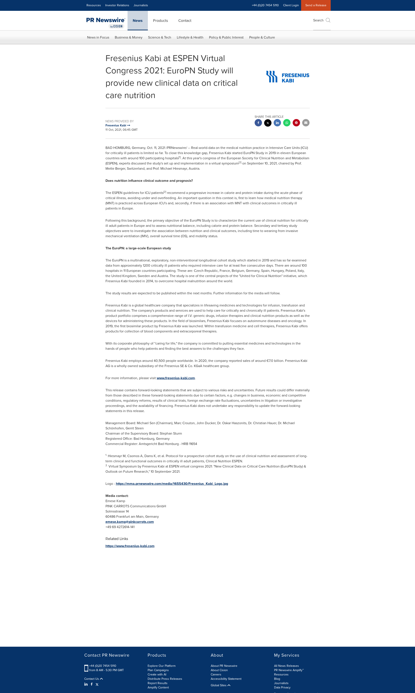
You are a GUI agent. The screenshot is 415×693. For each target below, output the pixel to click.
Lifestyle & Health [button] (190, 37)
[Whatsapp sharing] (286, 123)
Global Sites (219, 685)
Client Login (291, 5)
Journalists (141, 5)
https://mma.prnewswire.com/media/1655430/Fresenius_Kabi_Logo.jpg (172, 483)
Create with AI (157, 674)
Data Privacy (282, 687)
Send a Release (315, 5)
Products (160, 20)
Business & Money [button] (128, 37)
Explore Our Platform (162, 666)
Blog (277, 679)
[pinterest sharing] (296, 123)
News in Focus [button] (98, 37)
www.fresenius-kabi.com (176, 378)
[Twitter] (97, 684)
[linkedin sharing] (277, 123)
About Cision (219, 670)
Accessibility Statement (226, 679)
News (138, 20)
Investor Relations (117, 5)
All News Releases (286, 666)
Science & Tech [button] (159, 37)
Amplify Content (158, 687)
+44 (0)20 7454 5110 (102, 666)
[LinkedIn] (86, 684)
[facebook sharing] (258, 123)
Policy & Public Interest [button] (226, 37)
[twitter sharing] (267, 123)
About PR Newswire (224, 666)
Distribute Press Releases (165, 679)
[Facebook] (92, 684)
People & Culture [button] (262, 37)
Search (318, 20)
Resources (93, 5)
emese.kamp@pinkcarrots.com (129, 521)
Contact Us (92, 679)
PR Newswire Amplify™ (289, 670)
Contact (184, 20)
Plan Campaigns (158, 670)
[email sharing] (306, 123)
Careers (216, 674)
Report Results (158, 683)
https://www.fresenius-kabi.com (130, 545)
